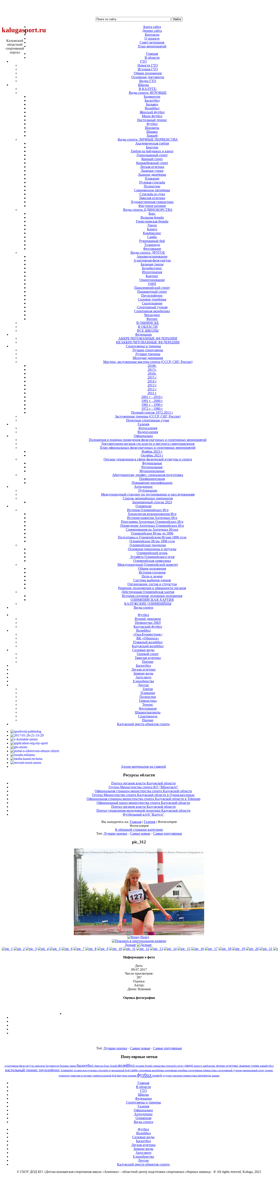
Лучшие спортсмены (147, 350)
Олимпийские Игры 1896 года (152, 541)
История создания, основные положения (152, 596)
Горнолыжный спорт (152, 155)
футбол (144, 1074)
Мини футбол (152, 116)
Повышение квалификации (152, 483)
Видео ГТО (147, 81)
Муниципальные (152, 471)
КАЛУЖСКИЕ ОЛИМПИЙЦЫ (147, 603)
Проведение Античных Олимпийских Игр (152, 525)
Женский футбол (152, 112)
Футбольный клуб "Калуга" (143, 814)
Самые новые (140, 833)
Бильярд (152, 104)
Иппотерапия (152, 272)
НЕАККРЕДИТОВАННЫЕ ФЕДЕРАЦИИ (148, 342)
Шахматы (152, 128)
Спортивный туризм (152, 307)
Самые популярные (167, 833)
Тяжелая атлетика (152, 198)
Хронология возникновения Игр (152, 514)
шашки (215, 1075)
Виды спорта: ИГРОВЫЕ (148, 92)
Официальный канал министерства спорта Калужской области (143, 803)
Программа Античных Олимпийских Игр (152, 522)
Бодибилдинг (152, 268)
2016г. (152, 373)
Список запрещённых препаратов (148, 498)
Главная (135, 822)
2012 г (152, 389)
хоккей (157, 1075)
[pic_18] (224, 949)
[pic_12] (142, 949)
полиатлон (80, 1070)
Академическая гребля (152, 143)
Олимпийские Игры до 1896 (152, 533)
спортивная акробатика (152, 1070)
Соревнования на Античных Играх (152, 529)
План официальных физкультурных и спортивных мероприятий (147, 447)
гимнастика (159, 1065)
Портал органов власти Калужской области (143, 783)
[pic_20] (252, 949)
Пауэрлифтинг (152, 295)
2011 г (152, 393)
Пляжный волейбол (147, 642)
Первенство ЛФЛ (148, 622)
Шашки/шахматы (148, 712)
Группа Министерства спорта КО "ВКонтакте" (143, 787)
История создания (152, 572)
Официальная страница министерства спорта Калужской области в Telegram (143, 799)
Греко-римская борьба (152, 221)
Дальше (130, 945)
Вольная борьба (152, 217)
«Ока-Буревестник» (147, 634)
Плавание (152, 178)
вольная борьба (144, 1065)
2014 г (152, 381)
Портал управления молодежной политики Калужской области (143, 810)
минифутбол (267, 1065)
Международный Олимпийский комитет (147, 564)
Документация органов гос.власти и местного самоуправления (147, 443)
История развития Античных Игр (152, 518)
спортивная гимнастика (202, 1070)
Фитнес (152, 319)
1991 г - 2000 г (152, 401)
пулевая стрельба (98, 1070)
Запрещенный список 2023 (152, 502)
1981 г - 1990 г (152, 404)
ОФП (152, 284)
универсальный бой (104, 1075)
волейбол (127, 1065)
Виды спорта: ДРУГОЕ (148, 252)
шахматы (205, 1075)
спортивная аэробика (176, 1070)
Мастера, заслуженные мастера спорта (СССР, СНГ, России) (147, 362)
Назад (144, 937)
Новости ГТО (147, 65)
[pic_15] (183, 949)
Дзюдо (152, 225)
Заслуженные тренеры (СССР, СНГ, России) (147, 416)
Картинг (152, 276)
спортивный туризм (229, 1070)
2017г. (152, 369)
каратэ (198, 1065)
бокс (107, 1065)
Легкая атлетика (152, 167)
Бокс (152, 213)
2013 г (152, 385)
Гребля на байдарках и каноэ (152, 151)
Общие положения (148, 73)
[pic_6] (67, 949)
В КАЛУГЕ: (148, 89)
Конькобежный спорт (152, 163)
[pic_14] (170, 949)
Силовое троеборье (152, 299)
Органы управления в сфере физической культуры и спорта (148, 459)
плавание (67, 1070)
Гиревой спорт (148, 654)
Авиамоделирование (152, 256)
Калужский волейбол (148, 646)
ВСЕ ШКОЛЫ (148, 330)
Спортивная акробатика (152, 311)
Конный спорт (152, 159)
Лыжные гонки (152, 170)
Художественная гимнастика (152, 202)
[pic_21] (266, 949)
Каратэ (152, 229)
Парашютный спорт (152, 291)
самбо (134, 1070)
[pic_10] (115, 949)
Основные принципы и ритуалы (152, 549)
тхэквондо (65, 1075)
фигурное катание (127, 1075)
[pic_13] (156, 949)
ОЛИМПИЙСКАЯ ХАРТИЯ (152, 600)
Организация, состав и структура (152, 584)
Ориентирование (152, 280)
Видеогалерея (147, 432)
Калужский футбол (148, 626)
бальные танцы (68, 1065)
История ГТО (148, 69)
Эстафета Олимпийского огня (152, 557)
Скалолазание (152, 303)
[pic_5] (55, 949)
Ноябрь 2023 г (152, 451)
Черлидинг (152, 315)
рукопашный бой (119, 1070)
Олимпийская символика (152, 561)
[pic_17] (211, 949)
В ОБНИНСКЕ (147, 323)
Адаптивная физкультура (152, 260)
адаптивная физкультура (20, 1065)
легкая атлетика (227, 1065)
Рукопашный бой (152, 241)
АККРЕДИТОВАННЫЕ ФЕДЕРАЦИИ (147, 338)
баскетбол (85, 1065)
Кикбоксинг (152, 233)
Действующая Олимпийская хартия (147, 592)
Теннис (147, 704)
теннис (269, 1070)
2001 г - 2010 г (152, 397)
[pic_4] (43, 949)
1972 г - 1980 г (152, 408)
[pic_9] (102, 949)
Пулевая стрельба (152, 182)
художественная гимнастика (180, 1075)
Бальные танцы (152, 264)
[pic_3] (31, 949)
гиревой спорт (175, 1065)
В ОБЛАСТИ (148, 326)
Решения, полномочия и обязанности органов (152, 588)
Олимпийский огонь (152, 553)
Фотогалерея (147, 428)
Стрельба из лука (152, 194)
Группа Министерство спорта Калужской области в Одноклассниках (143, 795)
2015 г (152, 377)
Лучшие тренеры (147, 354)
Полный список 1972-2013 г (152, 412)
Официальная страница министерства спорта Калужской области (143, 791)
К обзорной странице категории (139, 829)
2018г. (152, 365)
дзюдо (189, 1065)
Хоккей (152, 135)
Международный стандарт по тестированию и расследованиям (148, 494)
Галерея (149, 822)
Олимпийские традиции (148, 545)
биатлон (99, 1065)
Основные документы (147, 77)
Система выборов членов (152, 580)
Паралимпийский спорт (152, 287)
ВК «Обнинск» (147, 638)
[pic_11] (129, 949)
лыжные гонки (249, 1065)
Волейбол (152, 108)
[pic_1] (7, 949)
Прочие (147, 661)
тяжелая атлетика (81, 1075)
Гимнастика (148, 700)
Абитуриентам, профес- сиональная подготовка (147, 475)
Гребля (148, 689)
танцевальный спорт (253, 1070)
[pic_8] (90, 949)
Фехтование (152, 248)
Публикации (147, 490)
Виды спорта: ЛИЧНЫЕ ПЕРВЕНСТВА (148, 139)
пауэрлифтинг (50, 1070)
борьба (114, 1066)
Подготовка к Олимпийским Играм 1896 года (152, 537)
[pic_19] (238, 949)
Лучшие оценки (115, 833)
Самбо (152, 237)
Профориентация (152, 479)
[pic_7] (78, 949)
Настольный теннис (152, 120)
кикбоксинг (209, 1065)
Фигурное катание (152, 206)
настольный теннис (22, 1070)
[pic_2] (19, 949)
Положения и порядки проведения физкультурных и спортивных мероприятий (148, 440)
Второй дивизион (148, 619)
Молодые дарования (148, 358)
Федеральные (152, 463)
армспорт (40, 1066)
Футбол (152, 124)
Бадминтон (152, 96)
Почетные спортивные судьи (147, 420)
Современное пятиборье (152, 190)
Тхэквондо (152, 245)
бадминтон (53, 1065)
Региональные (152, 467)
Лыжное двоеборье (152, 174)
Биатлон (152, 147)
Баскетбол (152, 100)
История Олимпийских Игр (148, 510)
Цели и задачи (152, 576)
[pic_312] (139, 934)
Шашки (152, 131)
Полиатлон (152, 186)
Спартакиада (147, 716)
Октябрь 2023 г (152, 455)
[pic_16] (197, 949)
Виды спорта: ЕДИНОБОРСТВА (147, 209)
